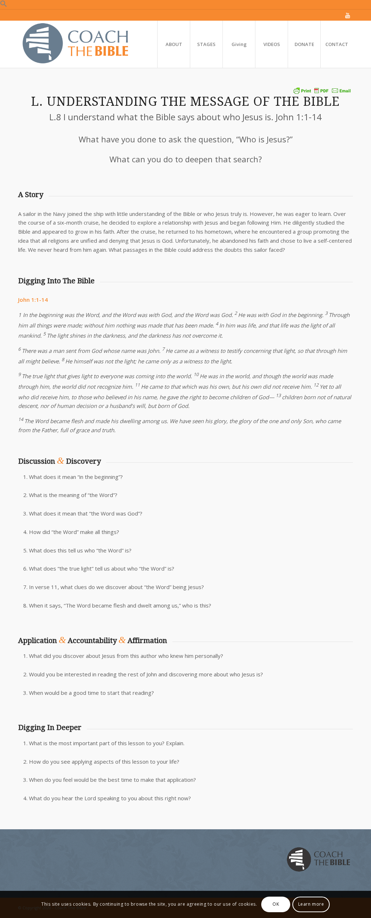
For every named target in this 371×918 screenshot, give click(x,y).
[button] (3, 5)
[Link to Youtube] (347, 15)
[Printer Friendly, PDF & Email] (322, 90)
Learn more (311, 904)
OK (275, 904)
